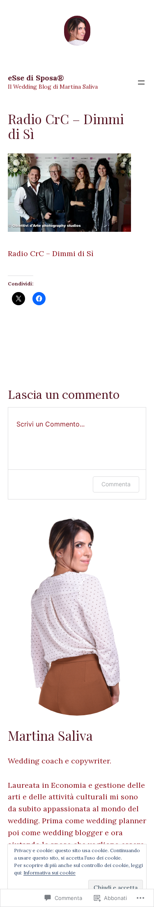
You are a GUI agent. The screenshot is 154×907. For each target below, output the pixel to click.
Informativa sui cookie (49, 872)
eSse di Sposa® (36, 77)
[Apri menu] (141, 82)
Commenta (116, 484)
